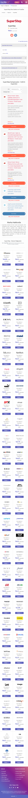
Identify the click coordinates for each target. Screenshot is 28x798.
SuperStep (12, 26)
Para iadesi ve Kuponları (6, 256)
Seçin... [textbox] (12, 91)
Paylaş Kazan (14, 5)
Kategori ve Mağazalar (5, 5)
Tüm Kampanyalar (6, 781)
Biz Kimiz (4, 773)
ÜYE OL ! (17, 2)
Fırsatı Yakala (13, 126)
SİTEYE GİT (14, 796)
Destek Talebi (19, 773)
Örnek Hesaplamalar (20, 775)
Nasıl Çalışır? (18, 779)
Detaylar (9, 121)
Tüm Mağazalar (5, 779)
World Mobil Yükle (11, 152)
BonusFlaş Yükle (11, 123)
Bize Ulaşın (4, 777)
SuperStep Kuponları (23, 41)
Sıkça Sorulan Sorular (20, 771)
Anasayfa (4, 771)
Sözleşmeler (4, 775)
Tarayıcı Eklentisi (19, 777)
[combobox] (16, 92)
